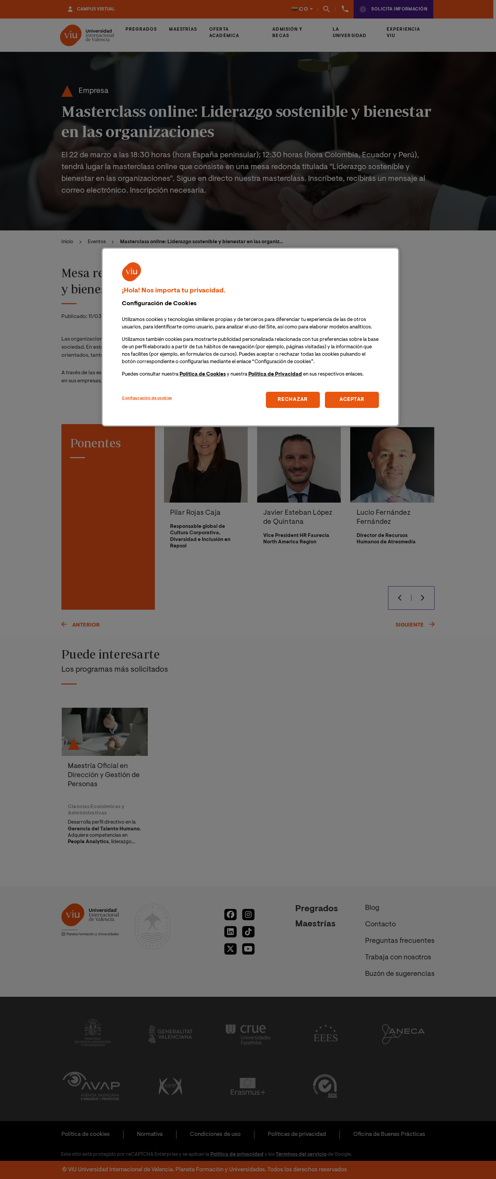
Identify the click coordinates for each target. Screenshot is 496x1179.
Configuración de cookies (147, 398)
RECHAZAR (293, 399)
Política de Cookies (203, 374)
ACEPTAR (351, 399)
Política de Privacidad (275, 374)
